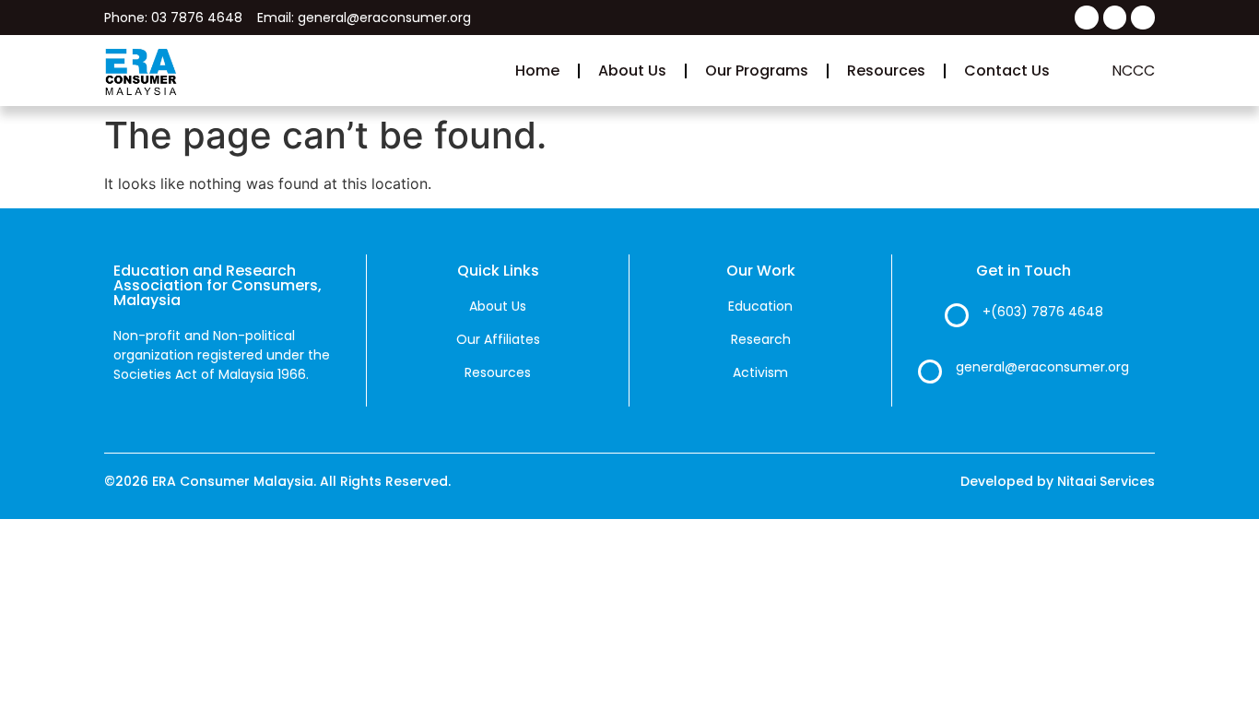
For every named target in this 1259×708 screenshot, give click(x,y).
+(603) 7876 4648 (1042, 311)
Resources (886, 70)
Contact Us (1007, 70)
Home (537, 70)
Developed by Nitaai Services (1057, 481)
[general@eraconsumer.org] (930, 372)
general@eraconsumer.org (1042, 367)
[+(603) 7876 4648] (957, 315)
